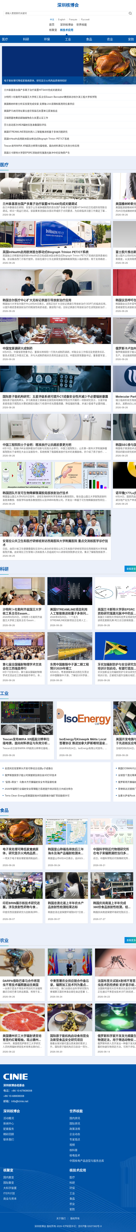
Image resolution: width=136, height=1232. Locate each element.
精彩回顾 (8, 1134)
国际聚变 (8, 1182)
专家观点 (74, 1139)
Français (73, 19)
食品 (89, 39)
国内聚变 (8, 1177)
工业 (68, 39)
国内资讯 (74, 1118)
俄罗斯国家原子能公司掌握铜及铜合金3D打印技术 (31, 775)
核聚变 (53, 30)
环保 (47, 39)
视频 (72, 1145)
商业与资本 (10, 1198)
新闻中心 (8, 1123)
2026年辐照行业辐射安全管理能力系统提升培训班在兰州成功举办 (39, 789)
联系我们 (8, 1139)
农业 (110, 39)
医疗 (5, 39)
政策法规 (74, 1129)
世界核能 (81, 24)
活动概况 (8, 1118)
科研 (26, 39)
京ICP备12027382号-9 (90, 1226)
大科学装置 (10, 1188)
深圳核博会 (66, 24)
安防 (131, 39)
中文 (52, 19)
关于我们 (61, 1218)
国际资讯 (74, 1123)
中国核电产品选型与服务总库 (86, 1161)
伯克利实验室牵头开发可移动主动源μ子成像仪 (29, 768)
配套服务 (8, 1129)
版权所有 (75, 1218)
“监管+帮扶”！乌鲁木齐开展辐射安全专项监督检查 (31, 782)
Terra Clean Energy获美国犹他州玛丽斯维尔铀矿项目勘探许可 (37, 796)
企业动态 (74, 1134)
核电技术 (74, 1155)
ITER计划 (9, 1193)
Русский (85, 19)
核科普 (73, 1150)
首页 (51, 24)
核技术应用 (66, 30)
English (61, 19)
